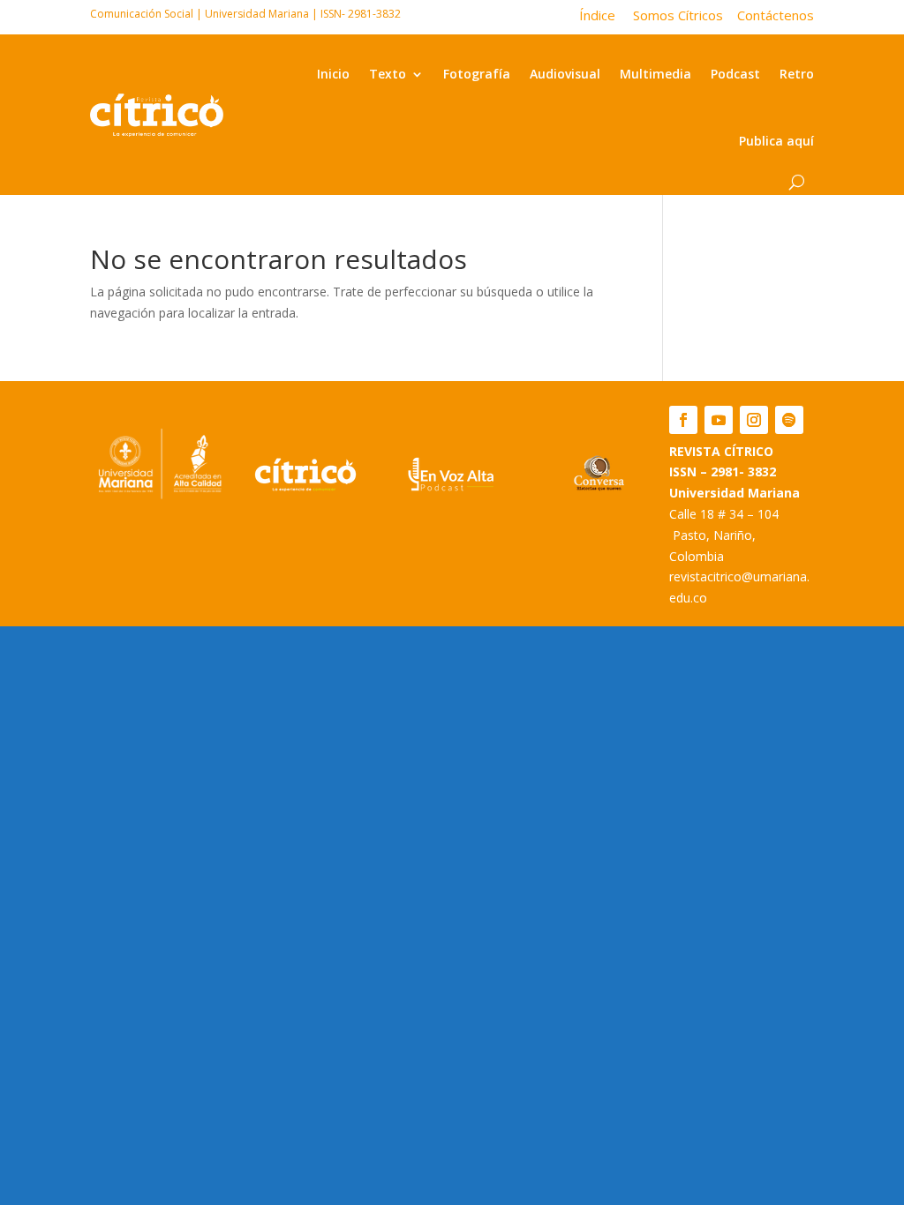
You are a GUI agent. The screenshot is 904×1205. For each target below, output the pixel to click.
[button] (606, 15)
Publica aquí (776, 140)
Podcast (735, 73)
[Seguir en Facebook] (683, 420)
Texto (387, 73)
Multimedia (655, 73)
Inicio (333, 73)
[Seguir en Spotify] (789, 420)
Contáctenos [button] (770, 15)
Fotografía (476, 73)
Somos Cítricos (678, 15)
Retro (797, 73)
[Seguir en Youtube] (718, 420)
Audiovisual (565, 73)
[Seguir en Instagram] (754, 420)
